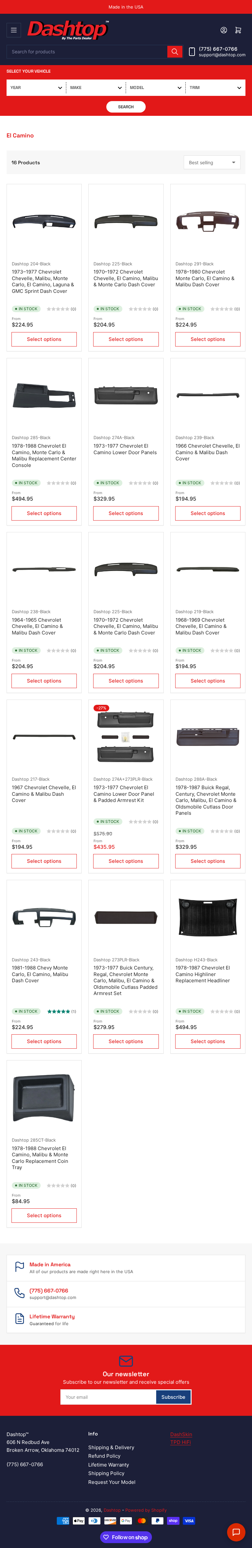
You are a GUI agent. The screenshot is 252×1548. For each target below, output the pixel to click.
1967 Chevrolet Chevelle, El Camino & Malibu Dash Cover (44, 793)
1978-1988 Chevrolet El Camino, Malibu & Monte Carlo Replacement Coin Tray (40, 1158)
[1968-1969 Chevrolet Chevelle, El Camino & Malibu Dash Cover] (208, 569)
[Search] (175, 51)
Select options (44, 339)
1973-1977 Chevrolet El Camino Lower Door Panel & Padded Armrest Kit (124, 793)
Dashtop (20, 263)
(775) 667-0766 (218, 49)
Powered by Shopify (146, 1510)
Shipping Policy (106, 1473)
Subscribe (173, 1397)
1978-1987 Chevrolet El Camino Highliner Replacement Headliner (203, 974)
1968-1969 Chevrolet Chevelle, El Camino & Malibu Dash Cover (201, 626)
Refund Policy (104, 1456)
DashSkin (181, 1434)
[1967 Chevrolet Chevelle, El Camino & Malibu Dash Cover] (44, 737)
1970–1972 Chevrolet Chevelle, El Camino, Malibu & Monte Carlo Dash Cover (126, 278)
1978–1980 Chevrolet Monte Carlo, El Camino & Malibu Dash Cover (205, 278)
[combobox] (95, 52)
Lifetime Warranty (108, 1465)
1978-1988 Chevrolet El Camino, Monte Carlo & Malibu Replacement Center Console (44, 455)
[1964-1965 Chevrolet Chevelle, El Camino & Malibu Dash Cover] (44, 569)
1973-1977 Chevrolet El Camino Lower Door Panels (125, 449)
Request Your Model (112, 1482)
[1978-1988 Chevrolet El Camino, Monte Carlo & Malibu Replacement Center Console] (44, 395)
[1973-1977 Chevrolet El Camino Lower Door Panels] (126, 395)
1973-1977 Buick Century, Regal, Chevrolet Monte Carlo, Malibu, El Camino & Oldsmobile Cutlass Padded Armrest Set (126, 980)
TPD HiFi (180, 1442)
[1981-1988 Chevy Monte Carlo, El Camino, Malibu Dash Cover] (44, 917)
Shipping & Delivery (111, 1447)
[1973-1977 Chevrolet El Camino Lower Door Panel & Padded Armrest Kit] (126, 737)
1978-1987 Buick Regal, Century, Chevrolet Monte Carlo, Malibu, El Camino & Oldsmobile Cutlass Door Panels (206, 800)
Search (126, 107)
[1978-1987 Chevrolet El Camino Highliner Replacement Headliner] (208, 917)
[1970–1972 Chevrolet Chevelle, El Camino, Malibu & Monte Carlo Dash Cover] (126, 221)
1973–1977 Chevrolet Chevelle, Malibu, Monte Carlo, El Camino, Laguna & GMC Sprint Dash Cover (43, 281)
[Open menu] (14, 30)
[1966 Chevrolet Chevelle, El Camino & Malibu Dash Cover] (208, 395)
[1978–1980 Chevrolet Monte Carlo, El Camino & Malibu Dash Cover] (208, 221)
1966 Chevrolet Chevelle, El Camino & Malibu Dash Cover (208, 452)
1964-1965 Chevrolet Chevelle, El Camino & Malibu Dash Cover (37, 626)
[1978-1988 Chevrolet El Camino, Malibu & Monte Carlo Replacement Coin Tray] (44, 1097)
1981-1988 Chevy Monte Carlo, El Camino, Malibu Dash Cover (40, 974)
